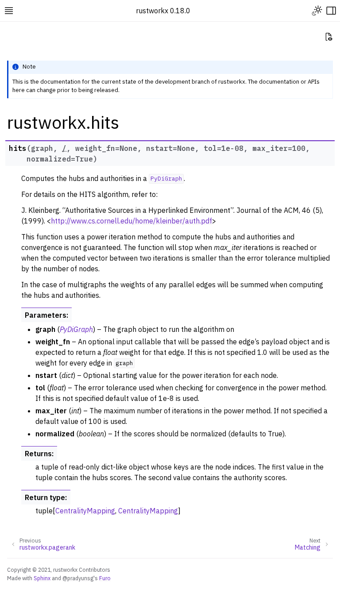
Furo (105, 577)
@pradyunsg (77, 577)
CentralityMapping (85, 510)
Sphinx (42, 577)
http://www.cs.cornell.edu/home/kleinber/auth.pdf (131, 220)
